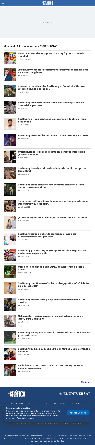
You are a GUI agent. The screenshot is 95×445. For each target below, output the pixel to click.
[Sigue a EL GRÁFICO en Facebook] (45, 432)
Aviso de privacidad (23, 423)
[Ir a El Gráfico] (47, 3)
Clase (45, 403)
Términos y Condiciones (58, 423)
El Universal (17, 403)
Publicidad (76, 423)
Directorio (39, 423)
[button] (3, 2)
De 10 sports (59, 403)
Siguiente (86, 382)
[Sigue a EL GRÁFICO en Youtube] (50, 432)
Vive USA (32, 403)
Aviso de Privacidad (25, 418)
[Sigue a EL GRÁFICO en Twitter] (47, 432)
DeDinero (76, 403)
